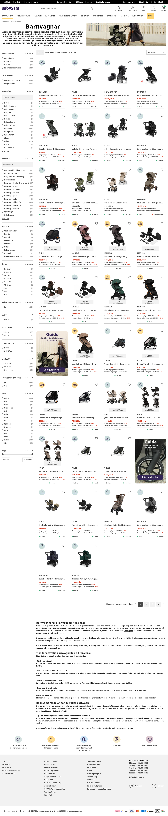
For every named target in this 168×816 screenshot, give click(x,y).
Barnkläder (98, 16)
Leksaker (85, 16)
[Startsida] (10, 9)
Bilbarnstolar (23, 16)
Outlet (7, 65)
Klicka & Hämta (93, 783)
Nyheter (7, 61)
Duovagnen (41, 638)
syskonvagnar (144, 638)
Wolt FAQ (48, 795)
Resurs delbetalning (52, 783)
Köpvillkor (48, 780)
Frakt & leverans (51, 767)
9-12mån (7, 278)
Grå (5, 411)
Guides (90, 770)
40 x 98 (6, 320)
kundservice (107, 708)
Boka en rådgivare (31, 2)
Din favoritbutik (157, 2)
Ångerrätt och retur (52, 777)
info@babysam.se (136, 777)
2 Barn (7, 335)
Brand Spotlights (94, 773)
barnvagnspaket (69, 698)
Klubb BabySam (93, 764)
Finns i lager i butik (12, 80)
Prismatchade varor (12, 68)
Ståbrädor (54, 721)
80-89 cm (7, 367)
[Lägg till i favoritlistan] (63, 62)
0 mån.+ (7, 269)
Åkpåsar (85, 718)
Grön (6, 414)
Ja (5, 307)
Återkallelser (50, 786)
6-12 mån (8, 275)
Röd (6, 433)
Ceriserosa (8, 408)
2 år (5, 291)
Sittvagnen (128, 631)
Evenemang (92, 777)
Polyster (7, 247)
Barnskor (111, 16)
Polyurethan (9, 250)
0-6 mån (7, 272)
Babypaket (91, 767)
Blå (5, 401)
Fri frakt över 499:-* (64, 2)
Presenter (124, 16)
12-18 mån (8, 282)
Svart (6, 440)
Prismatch (91, 780)
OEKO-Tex (8, 351)
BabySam (6, 764)
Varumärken (137, 16)
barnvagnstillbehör (67, 728)
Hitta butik (143, 2)
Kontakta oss (49, 764)
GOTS (6, 348)
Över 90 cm (8, 370)
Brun (6, 405)
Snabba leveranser (103, 2)
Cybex (59, 708)
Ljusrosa (7, 424)
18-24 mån (8, 285)
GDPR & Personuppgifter (54, 789)
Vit (5, 443)
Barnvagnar (7, 16)
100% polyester (10, 231)
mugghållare (141, 718)
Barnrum (38, 16)
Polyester (8, 244)
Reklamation (49, 773)
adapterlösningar (101, 721)
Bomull (7, 237)
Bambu (7, 234)
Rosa (6, 430)
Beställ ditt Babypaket (11, 2)
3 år (5, 294)
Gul (5, 421)
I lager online (9, 83)
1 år (5, 288)
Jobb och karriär (8, 773)
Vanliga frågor (50, 792)
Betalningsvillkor (51, 770)
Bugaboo (40, 708)
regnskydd (111, 718)
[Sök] (91, 8)
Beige (6, 398)
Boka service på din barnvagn (99, 789)
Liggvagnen (105, 626)
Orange (7, 427)
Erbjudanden (9, 58)
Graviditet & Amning (68, 16)
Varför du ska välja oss (11, 770)
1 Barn (7, 332)
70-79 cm (7, 364)
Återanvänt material (13, 256)
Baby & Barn (50, 16)
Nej (5, 386)
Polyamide (8, 240)
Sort (6, 437)
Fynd (150, 16)
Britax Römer (50, 708)
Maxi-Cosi (70, 708)
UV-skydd (8, 253)
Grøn (6, 417)
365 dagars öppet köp (84, 2)
